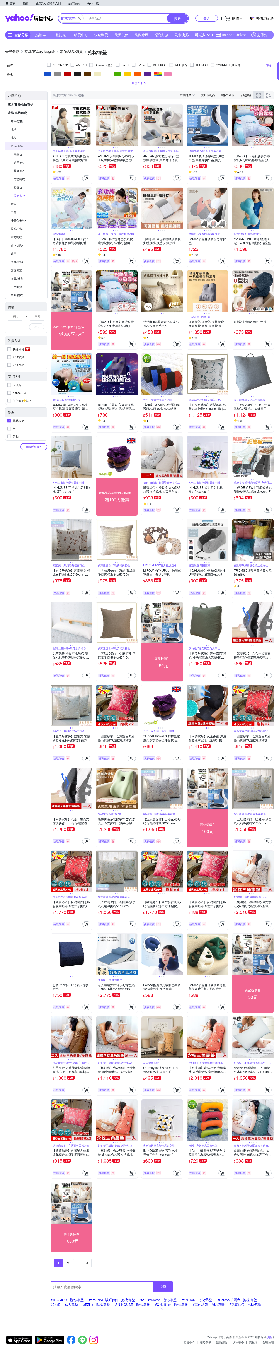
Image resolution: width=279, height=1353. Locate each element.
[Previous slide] (53, 125)
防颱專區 (142, 34)
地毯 (13, 137)
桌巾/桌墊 (17, 245)
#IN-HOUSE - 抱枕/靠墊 (132, 1304)
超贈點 (262, 34)
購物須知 (222, 1342)
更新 (270, 1337)
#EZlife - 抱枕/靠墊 (96, 1304)
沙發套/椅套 (18, 220)
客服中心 (189, 1342)
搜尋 (163, 1286)
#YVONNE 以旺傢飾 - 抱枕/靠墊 (112, 1299)
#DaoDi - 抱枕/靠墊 (64, 1304)
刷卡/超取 (182, 34)
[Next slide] (89, 125)
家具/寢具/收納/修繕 (20, 104)
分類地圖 (268, 1342)
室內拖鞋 (16, 237)
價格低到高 (208, 95)
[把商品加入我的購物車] (86, 178)
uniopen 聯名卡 (234, 34)
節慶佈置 (16, 270)
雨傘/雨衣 (17, 295)
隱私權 (253, 1342)
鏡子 (13, 253)
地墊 (13, 129)
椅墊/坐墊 (17, 229)
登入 (206, 18)
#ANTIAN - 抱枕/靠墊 (197, 1299)
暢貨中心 (81, 34)
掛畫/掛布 (17, 278)
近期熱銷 (245, 95)
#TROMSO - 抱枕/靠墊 (67, 1299)
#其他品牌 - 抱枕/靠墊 (209, 1304)
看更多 (200, 34)
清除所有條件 (33, 447)
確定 (36, 327)
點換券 (40, 34)
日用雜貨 (16, 287)
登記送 (61, 34)
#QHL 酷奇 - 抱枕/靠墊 (171, 1304)
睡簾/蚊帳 (17, 121)
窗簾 (13, 204)
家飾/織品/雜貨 (17, 113)
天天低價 (121, 34)
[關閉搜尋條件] (79, 18)
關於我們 (205, 1342)
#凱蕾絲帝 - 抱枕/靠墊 (245, 1304)
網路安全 (238, 1342)
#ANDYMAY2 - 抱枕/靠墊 (158, 1299)
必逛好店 (162, 34)
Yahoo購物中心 (29, 18)
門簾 (13, 212)
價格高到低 (227, 95)
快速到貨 (101, 34)
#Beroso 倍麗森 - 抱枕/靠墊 (237, 1299)
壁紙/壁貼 (17, 262)
